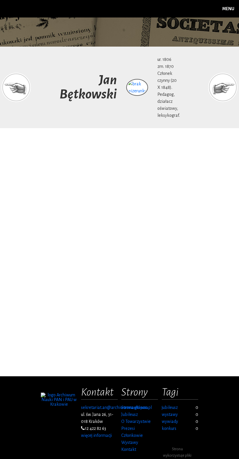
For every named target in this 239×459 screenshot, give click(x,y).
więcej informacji (96, 435)
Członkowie (132, 435)
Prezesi (128, 428)
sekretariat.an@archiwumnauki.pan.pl (116, 407)
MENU (228, 8)
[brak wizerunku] (137, 91)
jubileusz (170, 407)
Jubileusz (129, 414)
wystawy (170, 414)
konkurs (169, 428)
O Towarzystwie (136, 421)
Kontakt (128, 449)
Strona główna (134, 407)
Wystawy (129, 442)
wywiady (170, 421)
